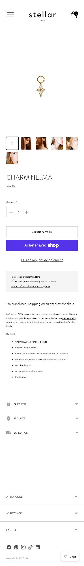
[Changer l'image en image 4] (57, 143)
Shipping (34, 303)
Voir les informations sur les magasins (30, 286)
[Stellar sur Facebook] (9, 548)
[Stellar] (42, 15)
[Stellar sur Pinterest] (16, 548)
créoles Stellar (68, 318)
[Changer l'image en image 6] (12, 158)
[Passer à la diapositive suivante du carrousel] (77, 485)
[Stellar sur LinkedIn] (37, 548)
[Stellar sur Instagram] (23, 548)
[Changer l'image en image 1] (12, 143)
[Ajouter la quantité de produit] (26, 212)
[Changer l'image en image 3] (42, 143)
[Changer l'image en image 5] (72, 143)
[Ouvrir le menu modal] (10, 15)
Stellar (25, 558)
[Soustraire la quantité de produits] (10, 212)
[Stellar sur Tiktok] (30, 548)
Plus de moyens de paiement (42, 259)
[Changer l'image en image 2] (27, 143)
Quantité (11, 202)
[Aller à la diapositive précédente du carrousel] (6, 485)
